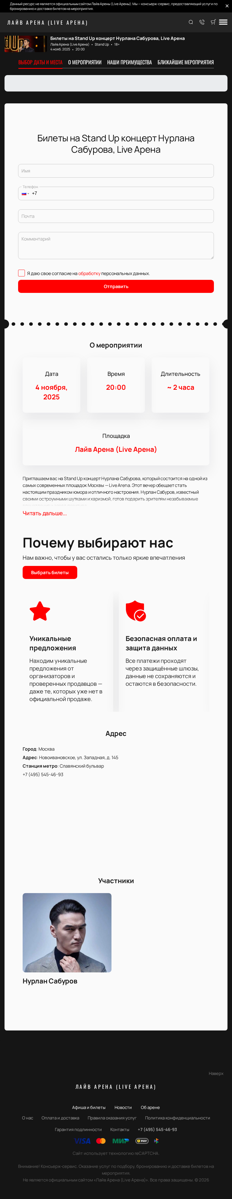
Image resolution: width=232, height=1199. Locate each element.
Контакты (119, 1129)
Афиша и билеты (89, 1107)
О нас (27, 1118)
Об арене (150, 1107)
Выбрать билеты (50, 572)
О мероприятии (85, 62)
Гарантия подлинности (78, 1129)
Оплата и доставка (60, 1118)
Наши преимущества (129, 62)
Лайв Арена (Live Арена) (48, 22)
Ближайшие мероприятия (186, 62)
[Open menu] (223, 22)
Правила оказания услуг (112, 1118)
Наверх (216, 1073)
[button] (23, 193)
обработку (89, 273)
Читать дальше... (45, 513)
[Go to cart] (213, 22)
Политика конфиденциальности (177, 1118)
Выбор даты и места (40, 62)
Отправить (116, 286)
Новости (123, 1107)
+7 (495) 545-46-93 (43, 774)
